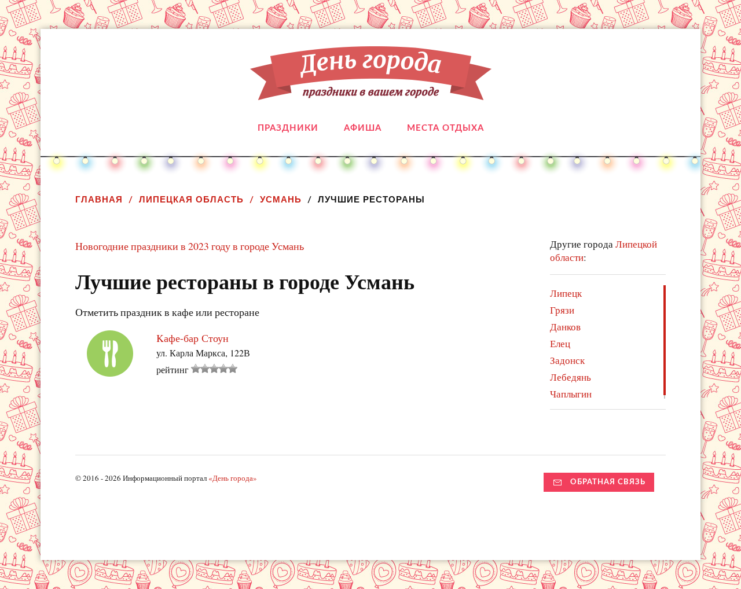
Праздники (288, 128)
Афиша (362, 128)
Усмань (281, 199)
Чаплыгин (571, 393)
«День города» (232, 478)
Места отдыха (445, 128)
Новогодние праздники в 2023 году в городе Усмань (189, 246)
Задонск (567, 360)
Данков (565, 326)
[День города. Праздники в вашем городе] (370, 91)
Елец (560, 343)
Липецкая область (191, 199)
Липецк (566, 293)
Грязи (562, 309)
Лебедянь (570, 377)
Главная (99, 199)
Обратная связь (607, 481)
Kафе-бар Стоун (192, 338)
